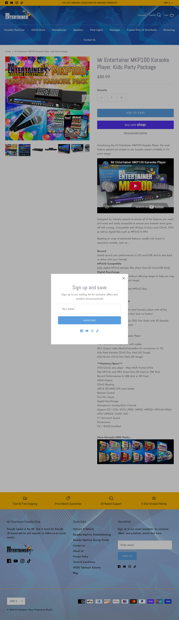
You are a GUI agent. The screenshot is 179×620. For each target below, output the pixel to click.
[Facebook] (81, 331)
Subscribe (89, 320)
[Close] (123, 278)
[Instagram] (92, 331)
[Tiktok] (97, 331)
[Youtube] (87, 331)
